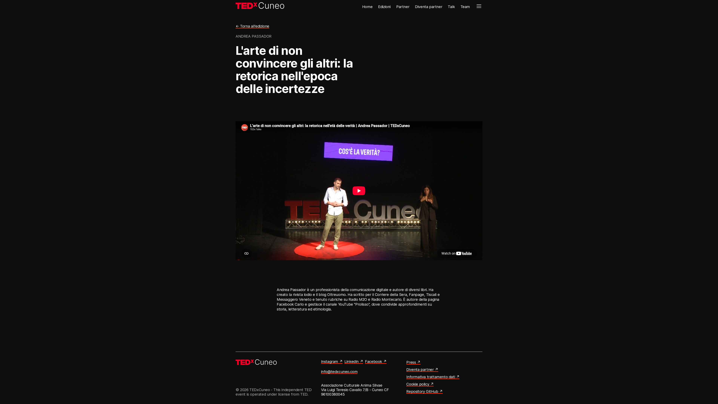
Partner (402, 6)
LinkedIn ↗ (353, 361)
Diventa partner (428, 6)
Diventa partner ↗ (422, 369)
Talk (451, 6)
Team (465, 6)
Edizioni (384, 6)
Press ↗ (413, 362)
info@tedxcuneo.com (339, 371)
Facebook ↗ (375, 361)
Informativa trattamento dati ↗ (432, 377)
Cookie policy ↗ (420, 384)
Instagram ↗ (332, 361)
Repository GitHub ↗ (424, 391)
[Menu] (478, 6)
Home (367, 6)
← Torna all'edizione (252, 26)
